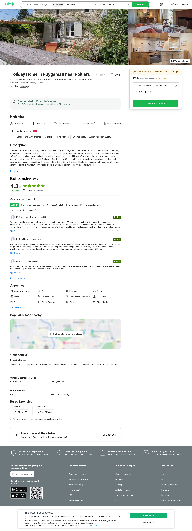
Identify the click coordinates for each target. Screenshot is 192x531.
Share (102, 74)
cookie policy (94, 525)
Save (117, 74)
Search (140, 4)
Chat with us (109, 435)
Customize (148, 522)
